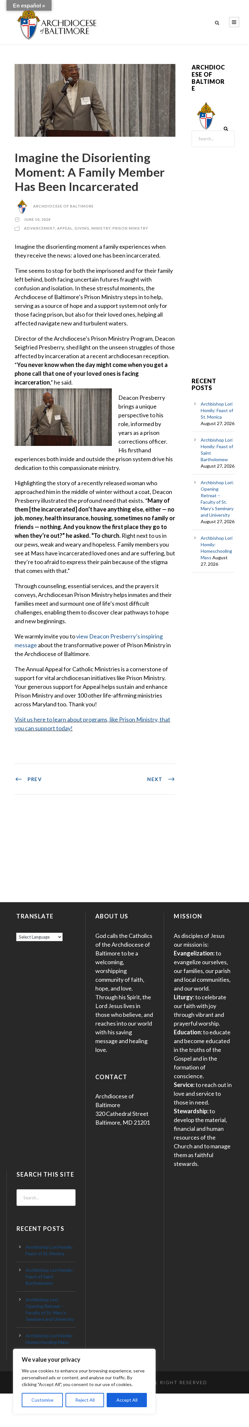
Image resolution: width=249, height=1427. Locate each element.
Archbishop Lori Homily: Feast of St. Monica (217, 410)
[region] (84, 1381)
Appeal (65, 228)
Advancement (39, 228)
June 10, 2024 (37, 219)
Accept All (126, 1400)
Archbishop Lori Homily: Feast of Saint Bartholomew (49, 1276)
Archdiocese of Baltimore (63, 206)
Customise (42, 1400)
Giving (82, 228)
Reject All (85, 1400)
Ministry (101, 228)
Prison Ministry (130, 228)
